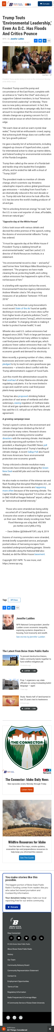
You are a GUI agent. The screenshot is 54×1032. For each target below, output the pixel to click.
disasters (7, 438)
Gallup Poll (33, 452)
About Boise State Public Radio (20, 949)
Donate (45, 4)
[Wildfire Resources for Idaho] (27, 818)
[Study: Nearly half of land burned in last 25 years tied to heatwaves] (11, 700)
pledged (7, 364)
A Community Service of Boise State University (26, 1003)
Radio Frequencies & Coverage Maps (22, 997)
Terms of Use (13, 987)
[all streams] (50, 1029)
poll (45, 445)
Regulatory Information (17, 992)
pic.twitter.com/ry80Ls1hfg (27, 526)
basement (40, 554)
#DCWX (42, 522)
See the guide (27, 857)
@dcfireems (42, 512)
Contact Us (12, 976)
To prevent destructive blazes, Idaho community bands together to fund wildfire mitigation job (35, 659)
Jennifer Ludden (17, 39)
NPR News (14, 600)
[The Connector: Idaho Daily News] (27, 750)
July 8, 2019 (43, 531)
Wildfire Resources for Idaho (27, 842)
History (10, 954)
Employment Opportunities (18, 981)
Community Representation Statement (23, 971)
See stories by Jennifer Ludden (30, 636)
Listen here (27, 789)
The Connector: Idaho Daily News (27, 779)
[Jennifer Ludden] (8, 622)
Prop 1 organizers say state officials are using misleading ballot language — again (35, 683)
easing (17, 403)
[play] (3, 1029)
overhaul (11, 380)
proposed (23, 396)
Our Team (11, 960)
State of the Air (22, 308)
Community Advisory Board (18, 965)
